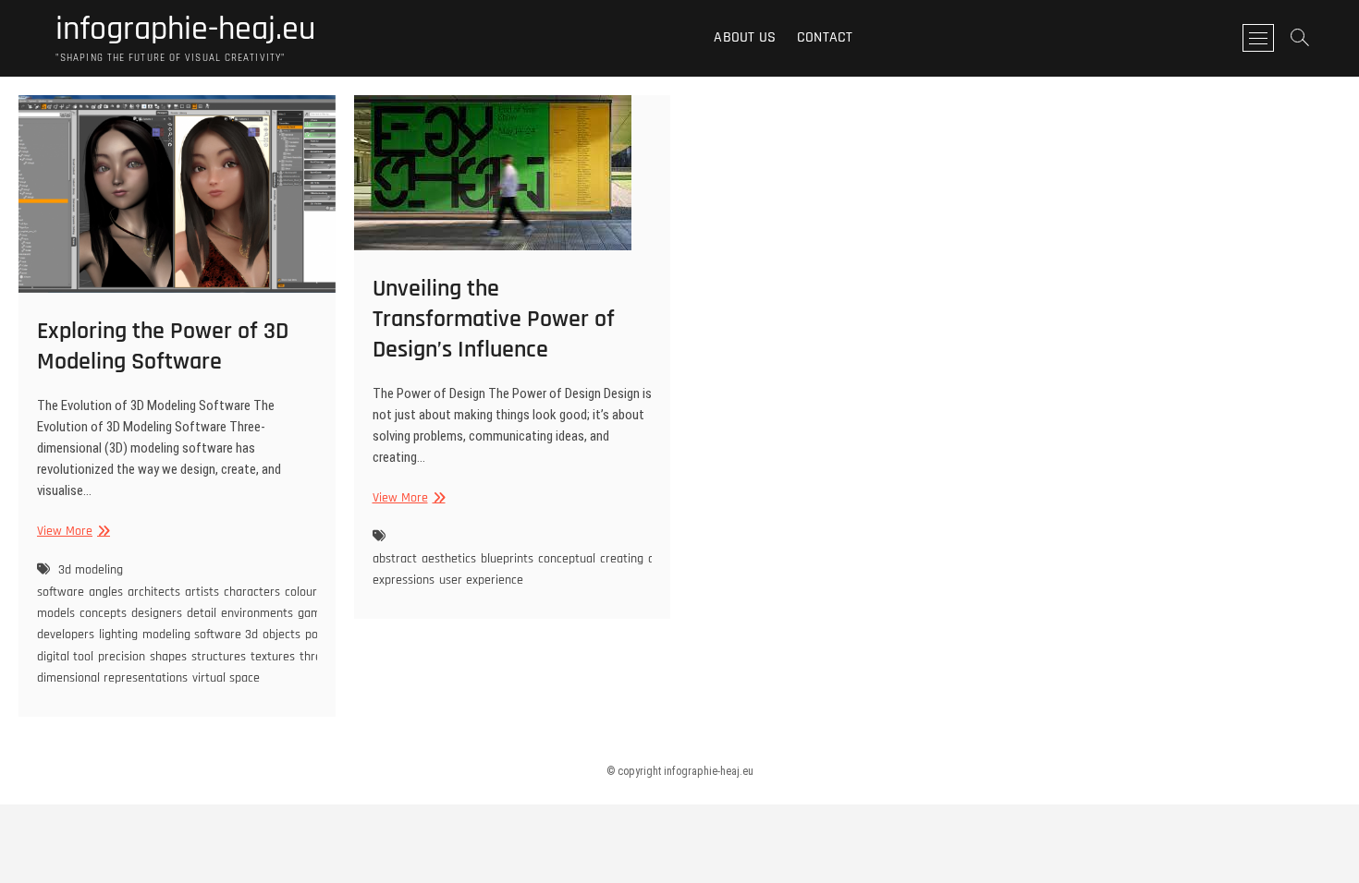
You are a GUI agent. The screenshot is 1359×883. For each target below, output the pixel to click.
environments (257, 613)
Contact (824, 37)
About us (745, 37)
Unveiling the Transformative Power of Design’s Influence (494, 319)
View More (71, 531)
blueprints (507, 558)
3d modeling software (80, 580)
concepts (103, 613)
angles (106, 592)
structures (218, 656)
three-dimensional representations (184, 667)
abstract (395, 558)
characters (252, 592)
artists (202, 592)
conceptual (566, 558)
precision (121, 656)
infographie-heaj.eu (185, 29)
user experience (481, 580)
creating (621, 558)
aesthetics (449, 558)
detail (201, 613)
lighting (118, 634)
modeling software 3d (200, 634)
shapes (168, 656)
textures (273, 656)
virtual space (226, 678)
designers (156, 613)
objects (281, 634)
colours (304, 592)
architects (154, 592)
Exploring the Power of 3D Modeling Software (162, 346)
